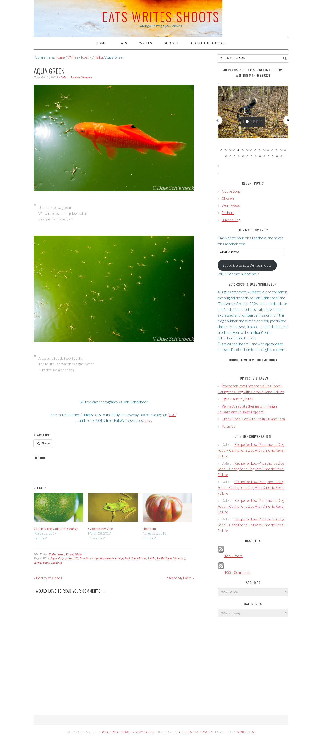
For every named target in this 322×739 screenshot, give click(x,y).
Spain (168, 558)
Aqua (53, 558)
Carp (61, 558)
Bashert (228, 213)
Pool (127, 558)
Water (78, 554)
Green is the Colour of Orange (56, 529)
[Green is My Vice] (113, 507)
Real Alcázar (138, 558)
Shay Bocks (145, 732)
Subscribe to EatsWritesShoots (247, 265)
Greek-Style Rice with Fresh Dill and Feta (253, 419)
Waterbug (179, 558)
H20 (172, 415)
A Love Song (231, 191)
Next (288, 120)
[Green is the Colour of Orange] (58, 507)
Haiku (52, 554)
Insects (84, 558)
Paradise (228, 426)
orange (119, 558)
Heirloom (149, 529)
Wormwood (231, 205)
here (147, 420)
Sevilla (151, 558)
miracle (109, 558)
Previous (218, 120)
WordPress (246, 732)
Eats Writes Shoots (161, 16)
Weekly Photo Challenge (48, 562)
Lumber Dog (253, 122)
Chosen (228, 198)
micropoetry (96, 558)
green (68, 558)
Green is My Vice (100, 529)
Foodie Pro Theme (114, 732)
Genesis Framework (196, 732)
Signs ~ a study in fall (237, 399)
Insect (60, 554)
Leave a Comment (81, 77)
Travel (69, 554)
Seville (160, 558)
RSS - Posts (233, 556)
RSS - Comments (237, 572)
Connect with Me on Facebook (253, 359)
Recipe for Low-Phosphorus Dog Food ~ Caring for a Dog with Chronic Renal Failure (251, 450)
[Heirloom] (167, 507)
